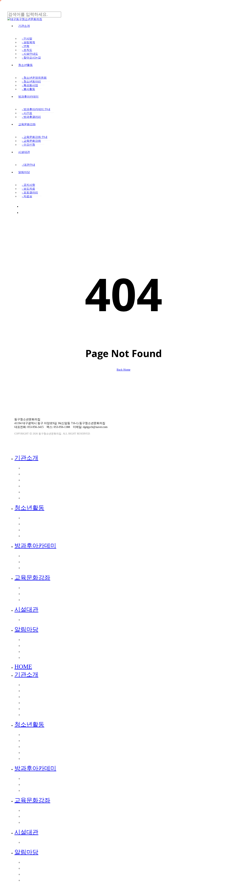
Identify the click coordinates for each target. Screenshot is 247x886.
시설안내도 (33, 492)
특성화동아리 (35, 752)
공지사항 (31, 639)
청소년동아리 (35, 524)
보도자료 (31, 645)
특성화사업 (33, 530)
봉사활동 (31, 535)
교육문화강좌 (32, 577)
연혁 (27, 480)
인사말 (29, 468)
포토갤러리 (33, 651)
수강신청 (31, 599)
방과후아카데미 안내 (41, 555)
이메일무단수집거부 (65, 401)
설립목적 (31, 474)
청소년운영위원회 (39, 518)
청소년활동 (29, 507)
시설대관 (26, 609)
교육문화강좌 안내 (39, 587)
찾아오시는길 (35, 498)
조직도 (29, 486)
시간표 (29, 561)
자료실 (29, 657)
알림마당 (26, 629)
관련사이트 (197, 405)
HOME (23, 666)
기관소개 (26, 458)
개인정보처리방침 (34, 401)
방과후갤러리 (35, 567)
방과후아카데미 (35, 545)
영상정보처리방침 (97, 401)
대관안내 (31, 619)
